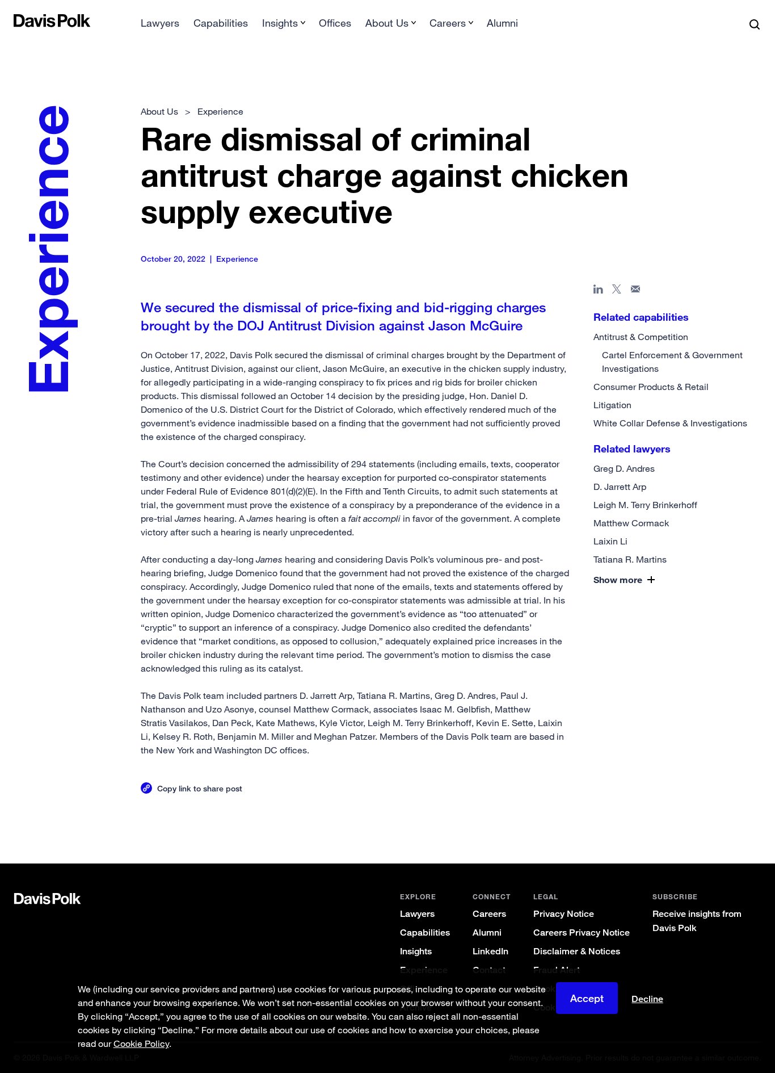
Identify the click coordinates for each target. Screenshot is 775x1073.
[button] (651, 580)
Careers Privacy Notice (581, 932)
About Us (159, 111)
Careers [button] (447, 22)
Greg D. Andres (624, 468)
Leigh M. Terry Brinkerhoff (645, 504)
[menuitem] (160, 26)
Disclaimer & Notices (576, 951)
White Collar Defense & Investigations (670, 423)
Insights (416, 951)
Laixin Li (610, 541)
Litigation (612, 404)
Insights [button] (280, 22)
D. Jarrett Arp (619, 486)
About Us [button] (386, 22)
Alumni (502, 22)
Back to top (711, 817)
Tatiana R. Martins (630, 559)
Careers (489, 913)
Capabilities (220, 22)
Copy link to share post (199, 788)
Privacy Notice (563, 913)
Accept (587, 998)
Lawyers (160, 22)
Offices (335, 22)
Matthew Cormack (631, 523)
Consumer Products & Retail (651, 386)
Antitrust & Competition (640, 336)
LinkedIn (490, 951)
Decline (647, 999)
